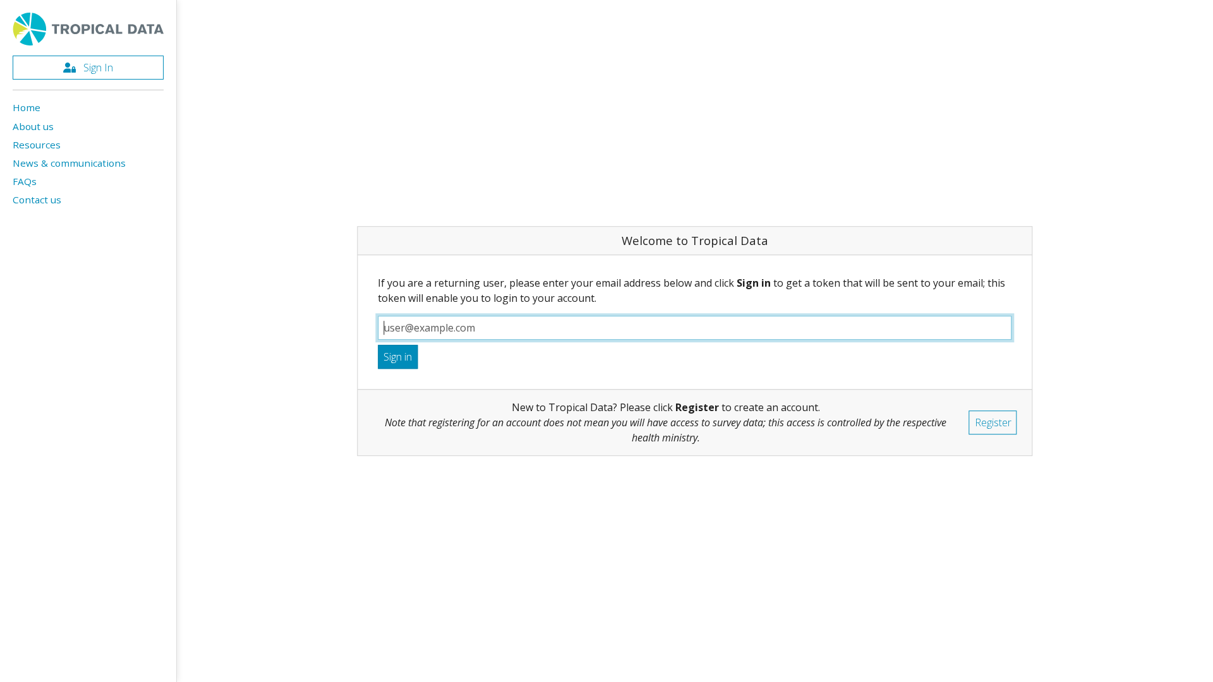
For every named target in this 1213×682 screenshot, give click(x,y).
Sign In (97, 68)
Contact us (37, 199)
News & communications (69, 163)
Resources (37, 144)
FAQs (25, 181)
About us (33, 126)
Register (993, 422)
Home (26, 107)
